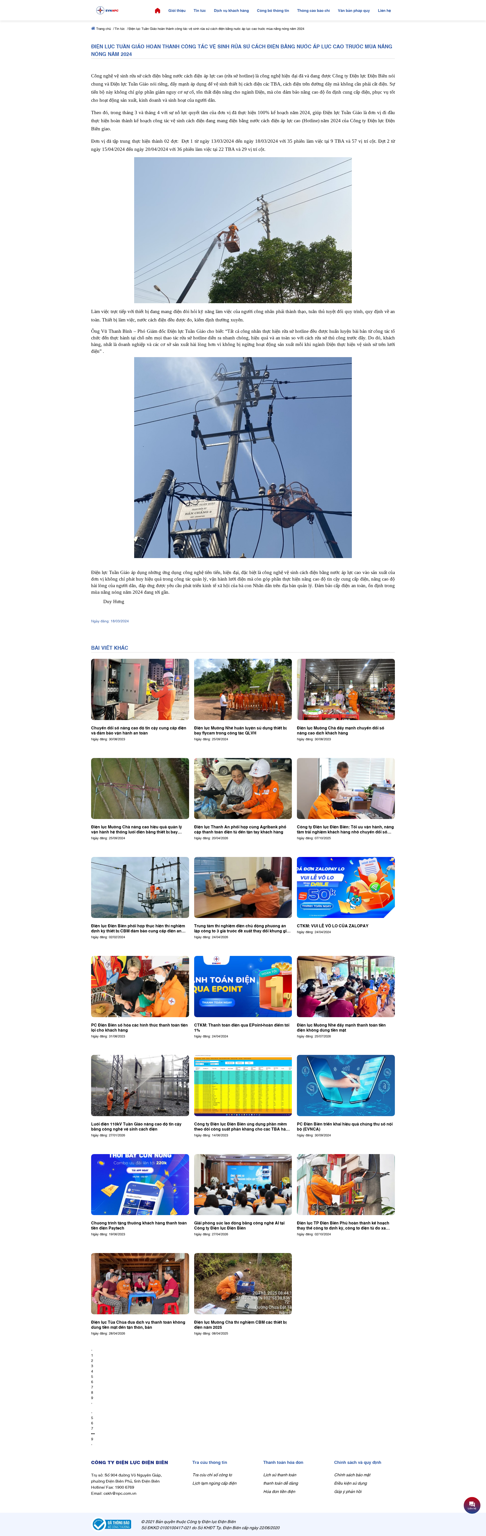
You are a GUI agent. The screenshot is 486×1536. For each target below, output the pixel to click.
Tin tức (200, 10)
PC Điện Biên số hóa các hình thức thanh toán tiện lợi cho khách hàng (139, 1027)
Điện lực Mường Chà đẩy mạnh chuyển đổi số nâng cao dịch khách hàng (340, 730)
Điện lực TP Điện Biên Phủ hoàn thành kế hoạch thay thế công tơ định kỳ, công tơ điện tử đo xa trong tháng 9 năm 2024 (343, 1225)
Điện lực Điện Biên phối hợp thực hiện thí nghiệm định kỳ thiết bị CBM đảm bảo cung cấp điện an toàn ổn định (138, 928)
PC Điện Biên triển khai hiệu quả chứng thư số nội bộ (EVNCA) (345, 1126)
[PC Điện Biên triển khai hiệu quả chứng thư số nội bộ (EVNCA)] (346, 1085)
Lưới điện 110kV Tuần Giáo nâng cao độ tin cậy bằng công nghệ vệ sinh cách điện (136, 1126)
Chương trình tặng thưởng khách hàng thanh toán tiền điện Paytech (139, 1225)
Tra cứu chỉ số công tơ (212, 1474)
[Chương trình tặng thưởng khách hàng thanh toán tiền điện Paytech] (140, 1184)
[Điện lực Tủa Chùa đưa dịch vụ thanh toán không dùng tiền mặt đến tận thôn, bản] (140, 1283)
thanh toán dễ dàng (280, 1483)
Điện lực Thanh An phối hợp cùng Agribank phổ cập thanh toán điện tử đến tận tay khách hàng (240, 829)
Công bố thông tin (273, 10)
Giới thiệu (177, 10)
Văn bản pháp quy (354, 10)
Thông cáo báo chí (313, 10)
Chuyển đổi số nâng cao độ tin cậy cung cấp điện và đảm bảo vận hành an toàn (138, 730)
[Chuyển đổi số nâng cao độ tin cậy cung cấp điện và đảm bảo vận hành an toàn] (140, 689)
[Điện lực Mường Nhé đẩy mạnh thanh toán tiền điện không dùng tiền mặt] (346, 986)
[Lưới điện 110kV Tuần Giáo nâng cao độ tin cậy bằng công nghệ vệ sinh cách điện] (140, 1085)
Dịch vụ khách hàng (231, 10)
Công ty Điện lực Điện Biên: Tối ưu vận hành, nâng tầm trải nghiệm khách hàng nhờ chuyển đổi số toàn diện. (345, 829)
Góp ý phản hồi (347, 1491)
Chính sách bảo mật (352, 1474)
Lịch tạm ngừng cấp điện (214, 1483)
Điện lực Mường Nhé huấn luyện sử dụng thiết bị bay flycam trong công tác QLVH (240, 730)
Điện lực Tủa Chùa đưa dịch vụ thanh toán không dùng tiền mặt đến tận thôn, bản (138, 1324)
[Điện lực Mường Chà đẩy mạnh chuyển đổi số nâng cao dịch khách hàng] (346, 689)
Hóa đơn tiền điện (279, 1491)
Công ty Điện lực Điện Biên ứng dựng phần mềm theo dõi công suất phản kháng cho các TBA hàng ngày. (242, 1126)
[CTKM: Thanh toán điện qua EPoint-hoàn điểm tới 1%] (243, 986)
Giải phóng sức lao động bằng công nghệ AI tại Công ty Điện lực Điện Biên (239, 1225)
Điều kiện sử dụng (350, 1483)
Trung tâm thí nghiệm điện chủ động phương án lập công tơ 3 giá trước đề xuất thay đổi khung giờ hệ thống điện (241, 928)
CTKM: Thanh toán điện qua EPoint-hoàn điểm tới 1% (241, 1027)
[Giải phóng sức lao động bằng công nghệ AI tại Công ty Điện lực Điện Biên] (243, 1184)
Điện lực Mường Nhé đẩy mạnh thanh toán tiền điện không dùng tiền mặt (341, 1027)
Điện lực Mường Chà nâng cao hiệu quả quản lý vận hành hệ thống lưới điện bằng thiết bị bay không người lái (136, 829)
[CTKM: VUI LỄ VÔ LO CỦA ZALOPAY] (346, 887)
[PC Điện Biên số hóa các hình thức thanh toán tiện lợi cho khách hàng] (140, 986)
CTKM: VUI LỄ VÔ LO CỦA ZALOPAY (333, 925)
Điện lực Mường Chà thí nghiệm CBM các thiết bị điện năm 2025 (240, 1324)
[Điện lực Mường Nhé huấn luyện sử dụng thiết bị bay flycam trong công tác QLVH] (243, 689)
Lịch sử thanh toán (279, 1474)
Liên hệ (384, 10)
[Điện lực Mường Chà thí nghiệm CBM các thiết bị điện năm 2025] (243, 1283)
